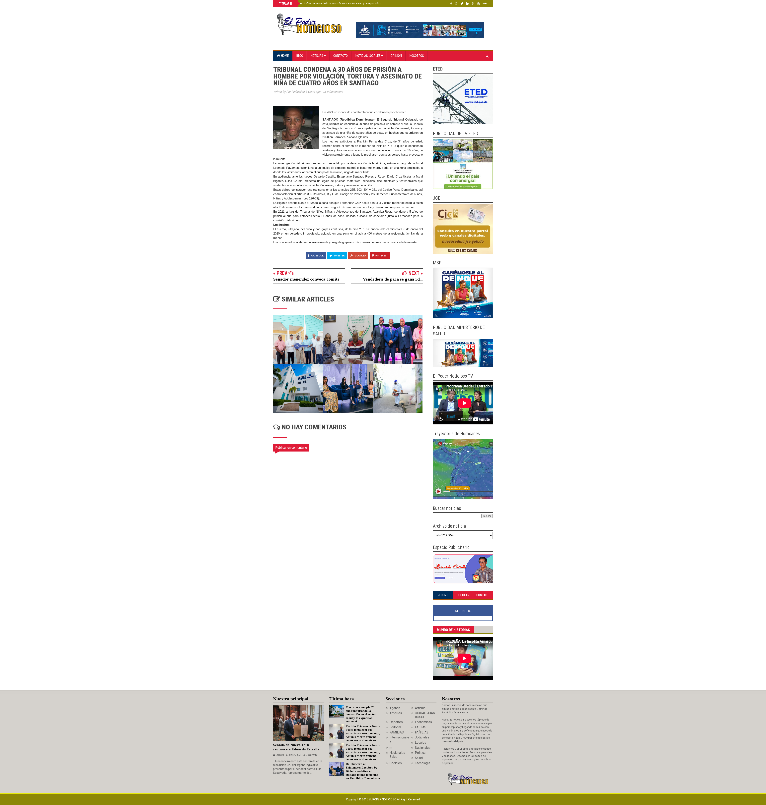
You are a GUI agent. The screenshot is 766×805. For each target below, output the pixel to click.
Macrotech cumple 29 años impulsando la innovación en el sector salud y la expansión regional (334, 3)
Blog (299, 56)
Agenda (395, 708)
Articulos (396, 713)
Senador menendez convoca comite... (308, 279)
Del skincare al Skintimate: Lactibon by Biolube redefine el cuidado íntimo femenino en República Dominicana (363, 771)
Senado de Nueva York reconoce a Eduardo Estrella (296, 747)
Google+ (360, 255)
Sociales (396, 763)
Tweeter (339, 255)
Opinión (396, 56)
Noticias (317, 56)
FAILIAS (420, 727)
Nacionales (422, 748)
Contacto (340, 56)
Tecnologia (422, 763)
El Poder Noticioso (383, 799)
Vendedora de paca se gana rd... (393, 279)
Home (284, 56)
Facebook (317, 255)
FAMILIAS (397, 732)
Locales (420, 742)
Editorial (395, 727)
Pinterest (381, 255)
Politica (420, 753)
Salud (419, 758)
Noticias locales (368, 56)
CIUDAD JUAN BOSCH (425, 715)
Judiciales (422, 737)
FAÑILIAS (421, 732)
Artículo (420, 708)
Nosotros (416, 56)
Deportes (396, 722)
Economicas (423, 722)
